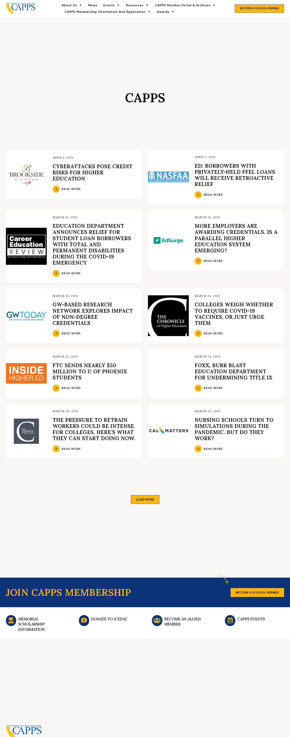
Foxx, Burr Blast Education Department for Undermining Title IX (233, 371)
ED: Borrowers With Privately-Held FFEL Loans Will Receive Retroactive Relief (235, 175)
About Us (69, 5)
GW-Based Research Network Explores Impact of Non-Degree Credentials (93, 313)
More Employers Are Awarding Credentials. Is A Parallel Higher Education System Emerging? (236, 238)
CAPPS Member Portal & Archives (182, 5)
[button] (145, 499)
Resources (135, 5)
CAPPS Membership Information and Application (105, 12)
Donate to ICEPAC (109, 619)
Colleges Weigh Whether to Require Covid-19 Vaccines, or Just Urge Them (234, 313)
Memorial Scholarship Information (31, 624)
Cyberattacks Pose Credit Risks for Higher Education (93, 172)
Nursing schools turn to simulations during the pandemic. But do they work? (234, 429)
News (92, 5)
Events (109, 5)
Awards (163, 12)
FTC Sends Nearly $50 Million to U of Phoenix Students (90, 371)
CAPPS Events (251, 619)
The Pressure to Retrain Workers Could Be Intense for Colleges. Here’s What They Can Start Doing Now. (94, 429)
